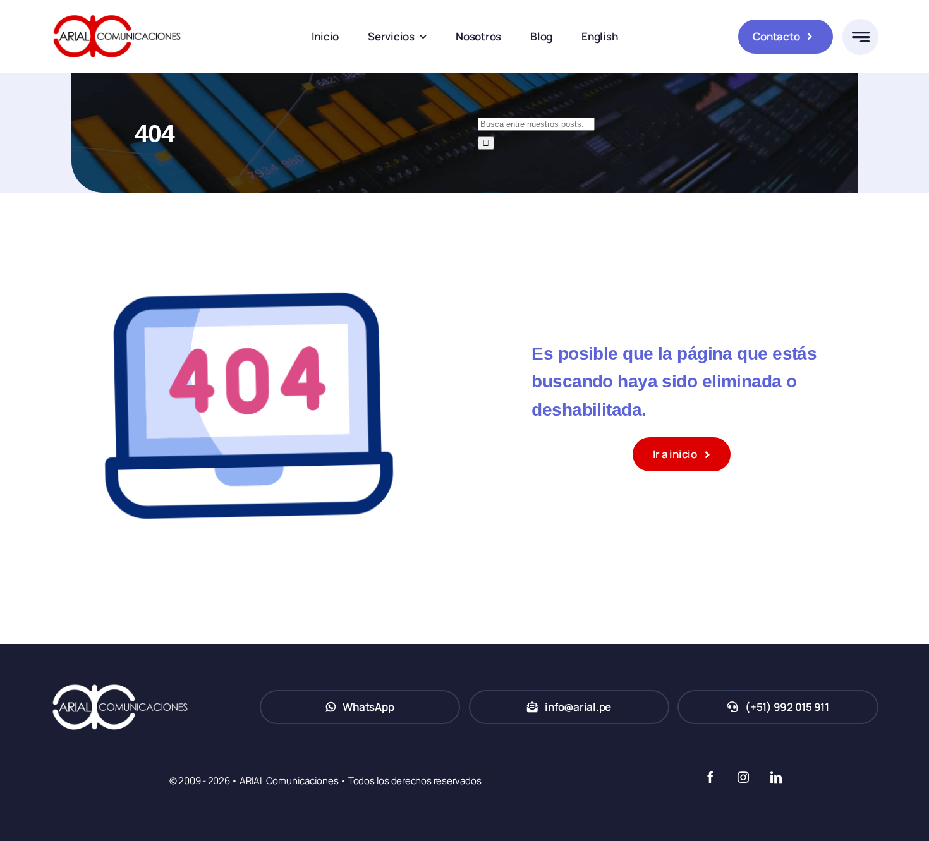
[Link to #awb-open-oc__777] (860, 37)
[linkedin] (776, 777)
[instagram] (743, 777)
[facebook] (710, 777)
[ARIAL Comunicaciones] (117, 11)
